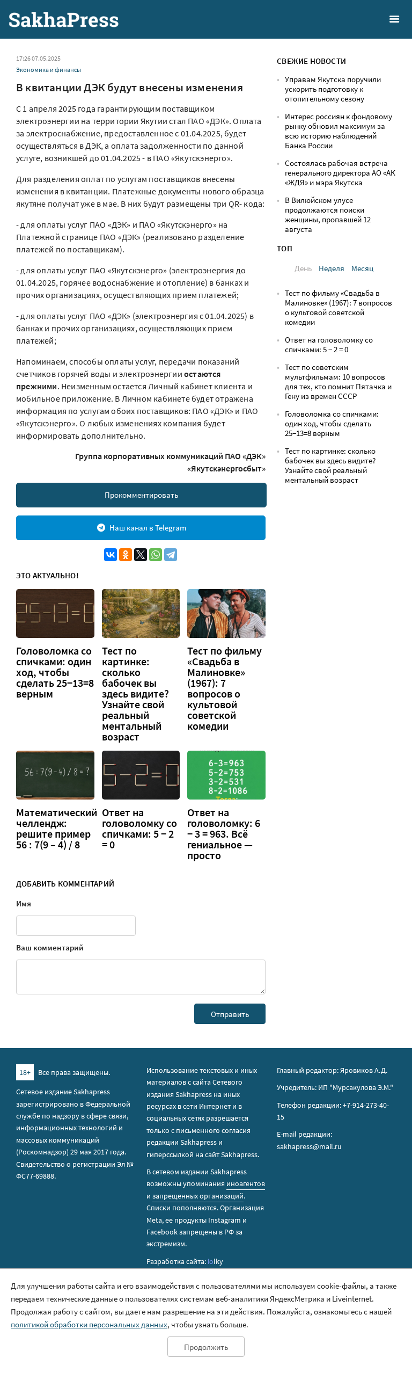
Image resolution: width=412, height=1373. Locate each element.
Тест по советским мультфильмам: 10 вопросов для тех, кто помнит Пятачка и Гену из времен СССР (338, 381)
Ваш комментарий (50, 947)
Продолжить (206, 1347)
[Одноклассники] (125, 554)
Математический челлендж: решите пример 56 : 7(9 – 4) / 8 (56, 828)
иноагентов (245, 1183)
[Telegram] (170, 554)
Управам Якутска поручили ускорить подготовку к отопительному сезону (333, 89)
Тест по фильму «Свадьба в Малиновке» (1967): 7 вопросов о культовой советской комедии (224, 688)
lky (215, 1261)
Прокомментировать (141, 495)
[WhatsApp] (155, 554)
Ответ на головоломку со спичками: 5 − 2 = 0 (139, 828)
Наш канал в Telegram (147, 527)
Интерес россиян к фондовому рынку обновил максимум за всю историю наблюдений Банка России (338, 130)
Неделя (331, 268)
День (303, 268)
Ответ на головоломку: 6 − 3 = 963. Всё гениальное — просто (223, 834)
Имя (23, 903)
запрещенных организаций (198, 1196)
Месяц (362, 268)
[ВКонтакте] (110, 554)
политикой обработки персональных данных (89, 1324)
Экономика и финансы (48, 70)
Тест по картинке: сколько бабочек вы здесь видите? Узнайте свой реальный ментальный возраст (135, 693)
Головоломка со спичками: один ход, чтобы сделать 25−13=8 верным (55, 672)
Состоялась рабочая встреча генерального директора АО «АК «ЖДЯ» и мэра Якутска (340, 172)
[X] (140, 554)
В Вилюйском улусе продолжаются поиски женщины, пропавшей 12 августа (328, 214)
